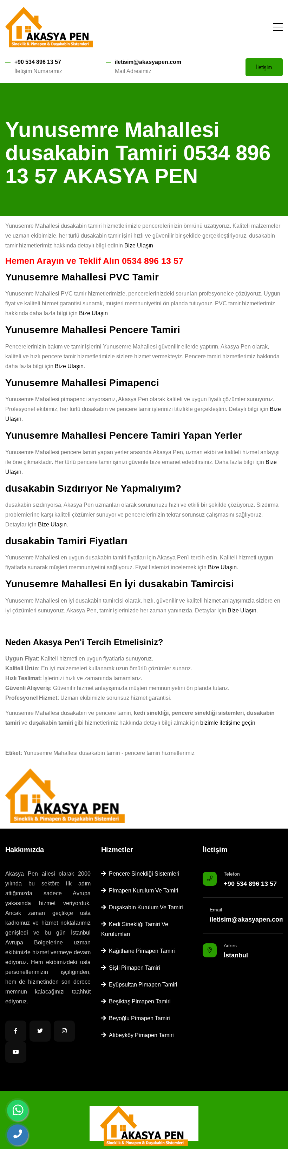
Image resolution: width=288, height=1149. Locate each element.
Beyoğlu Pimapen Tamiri (138, 1018)
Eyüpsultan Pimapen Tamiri (141, 985)
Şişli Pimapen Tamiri (133, 968)
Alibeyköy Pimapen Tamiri (140, 1035)
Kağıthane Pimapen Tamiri (140, 951)
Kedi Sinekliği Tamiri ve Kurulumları (134, 929)
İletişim (264, 67)
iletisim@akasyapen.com (148, 62)
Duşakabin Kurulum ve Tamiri (144, 907)
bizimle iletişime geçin (227, 723)
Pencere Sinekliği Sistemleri (142, 874)
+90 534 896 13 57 (37, 62)
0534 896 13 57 (152, 261)
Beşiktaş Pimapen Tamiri (138, 1001)
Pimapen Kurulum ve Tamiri (142, 891)
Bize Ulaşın (138, 245)
